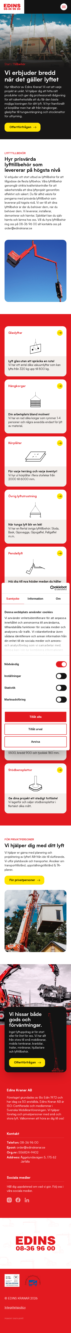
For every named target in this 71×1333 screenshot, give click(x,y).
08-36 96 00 (29, 1142)
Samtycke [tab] (12, 598)
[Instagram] (9, 1200)
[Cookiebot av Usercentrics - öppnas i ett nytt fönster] (50, 588)
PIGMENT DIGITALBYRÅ (14, 1318)
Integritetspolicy (15, 1307)
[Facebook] (18, 1200)
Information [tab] (35, 598)
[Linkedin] (27, 1200)
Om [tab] (58, 598)
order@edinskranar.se (31, 1147)
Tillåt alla (35, 716)
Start (8, 64)
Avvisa (35, 741)
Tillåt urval (35, 729)
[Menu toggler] (63, 6)
